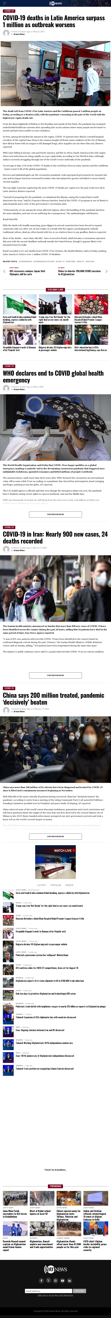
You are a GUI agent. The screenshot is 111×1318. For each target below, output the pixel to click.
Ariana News (19, 34)
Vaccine (90, 261)
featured (71, 261)
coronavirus (26, 261)
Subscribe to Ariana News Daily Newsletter (55, 1295)
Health (81, 261)
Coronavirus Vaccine (44, 261)
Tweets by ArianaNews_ (55, 1170)
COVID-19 (60, 261)
